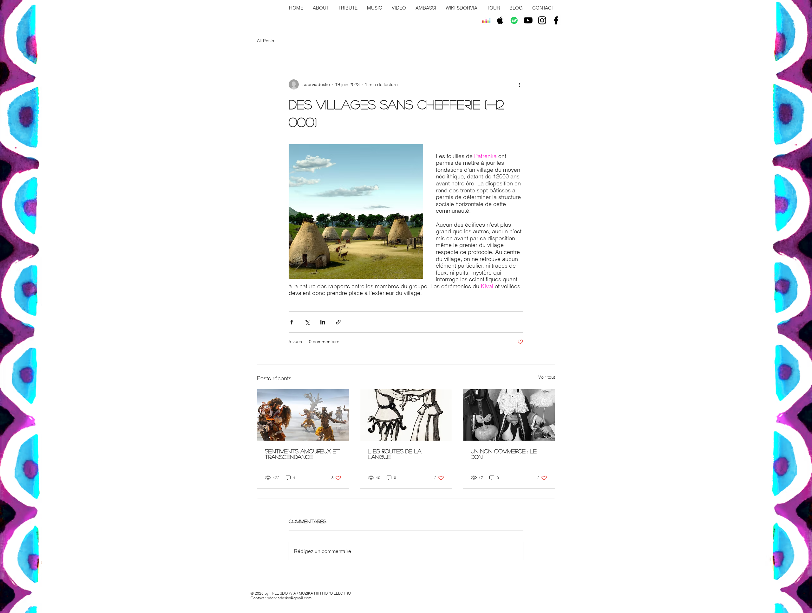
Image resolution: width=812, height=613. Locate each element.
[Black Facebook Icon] (556, 20)
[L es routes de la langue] (406, 415)
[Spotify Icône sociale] (514, 20)
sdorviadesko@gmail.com (289, 598)
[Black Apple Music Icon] (500, 20)
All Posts (265, 40)
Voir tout (546, 377)
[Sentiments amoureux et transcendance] (303, 415)
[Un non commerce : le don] (509, 415)
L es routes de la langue (395, 454)
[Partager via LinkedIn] (323, 322)
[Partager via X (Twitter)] (307, 322)
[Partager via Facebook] (292, 322)
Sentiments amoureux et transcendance (302, 454)
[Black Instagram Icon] (542, 20)
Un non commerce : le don (504, 454)
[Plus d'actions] (519, 84)
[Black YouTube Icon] (528, 20)
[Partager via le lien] (338, 322)
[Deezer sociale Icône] (486, 20)
